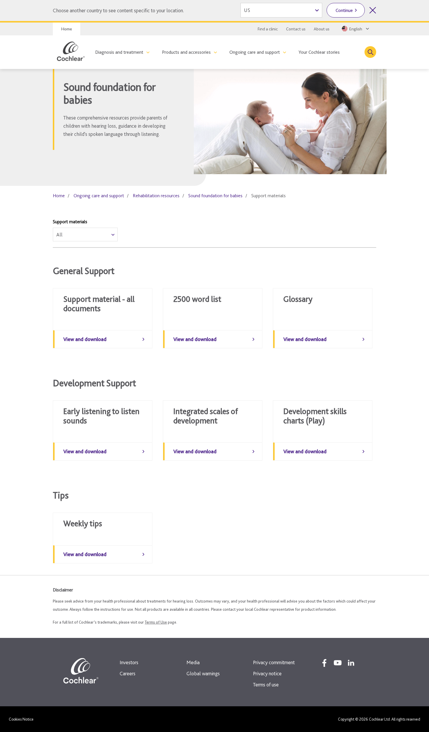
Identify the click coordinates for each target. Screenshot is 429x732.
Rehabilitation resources (156, 195)
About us (321, 29)
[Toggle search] (370, 52)
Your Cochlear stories (319, 52)
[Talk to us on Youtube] (337, 662)
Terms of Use (156, 622)
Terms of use (266, 684)
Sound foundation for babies (215, 195)
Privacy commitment (274, 662)
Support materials (70, 221)
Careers (127, 673)
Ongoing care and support (254, 52)
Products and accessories (186, 52)
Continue (344, 10)
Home (66, 29)
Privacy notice (267, 673)
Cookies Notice (21, 719)
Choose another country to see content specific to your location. (118, 10)
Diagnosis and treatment (119, 52)
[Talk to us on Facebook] (324, 662)
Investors (129, 662)
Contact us (296, 29)
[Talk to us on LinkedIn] (351, 662)
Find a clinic (268, 29)
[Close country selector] (372, 10)
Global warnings (203, 673)
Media (193, 662)
